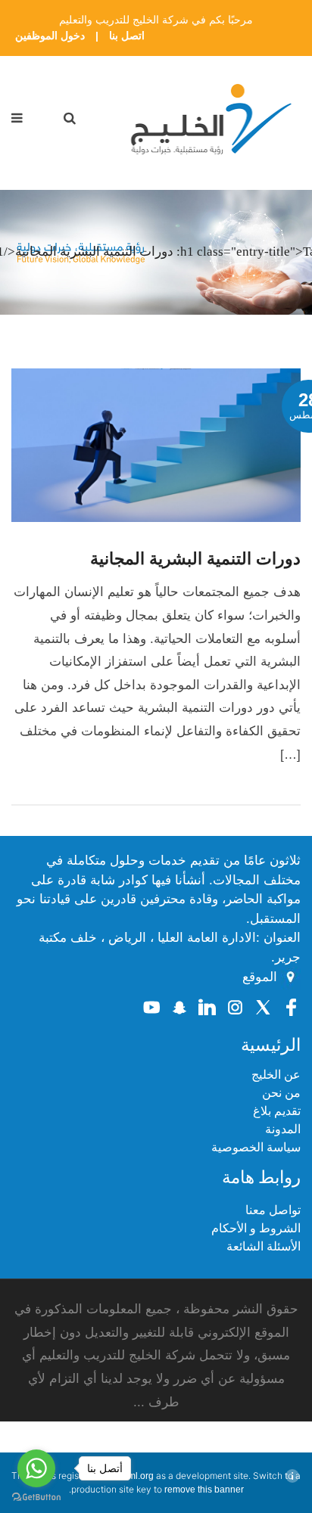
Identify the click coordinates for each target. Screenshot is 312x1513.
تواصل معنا (273, 1210)
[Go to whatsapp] (36, 1468)
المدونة (283, 1129)
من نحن (281, 1092)
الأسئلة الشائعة (263, 1246)
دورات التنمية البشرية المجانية (195, 558)
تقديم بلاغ (277, 1110)
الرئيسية (271, 1045)
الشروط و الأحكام (256, 1228)
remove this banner (204, 1489)
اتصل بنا (127, 36)
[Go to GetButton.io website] (36, 1497)
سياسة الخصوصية (256, 1147)
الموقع (259, 978)
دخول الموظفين (50, 36)
